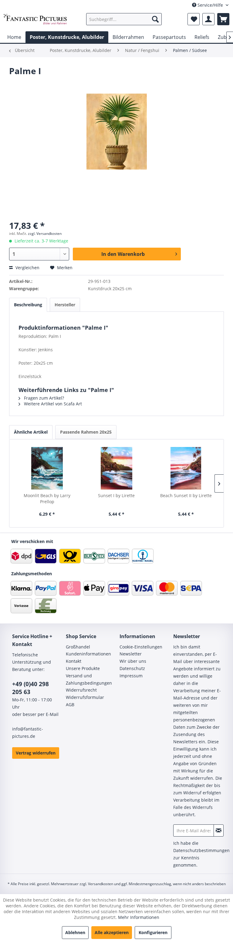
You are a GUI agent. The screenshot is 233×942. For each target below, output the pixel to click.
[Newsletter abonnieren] (219, 830)
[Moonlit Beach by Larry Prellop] (47, 468)
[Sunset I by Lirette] (116, 468)
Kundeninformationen (88, 654)
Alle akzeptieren (112, 932)
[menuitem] (124, 19)
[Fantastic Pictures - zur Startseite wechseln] (35, 20)
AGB (70, 704)
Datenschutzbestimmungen (201, 850)
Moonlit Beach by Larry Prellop (47, 498)
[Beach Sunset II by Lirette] (186, 468)
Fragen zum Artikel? (43, 398)
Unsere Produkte (83, 668)
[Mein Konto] (208, 19)
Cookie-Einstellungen (141, 647)
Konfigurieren (153, 932)
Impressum (131, 676)
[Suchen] (155, 19)
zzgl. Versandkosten (45, 233)
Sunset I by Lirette (116, 495)
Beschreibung (28, 305)
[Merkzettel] (193, 19)
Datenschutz (132, 668)
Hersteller (65, 305)
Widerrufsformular (85, 697)
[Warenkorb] (223, 19)
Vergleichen (26, 267)
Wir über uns (133, 661)
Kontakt (73, 661)
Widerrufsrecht (81, 690)
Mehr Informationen (138, 917)
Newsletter (131, 654)
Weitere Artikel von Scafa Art (52, 404)
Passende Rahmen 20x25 (86, 432)
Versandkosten (100, 883)
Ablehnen (75, 932)
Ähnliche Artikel (31, 432)
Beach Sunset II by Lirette (186, 495)
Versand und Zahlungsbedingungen (89, 679)
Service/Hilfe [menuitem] (210, 5)
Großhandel (78, 647)
